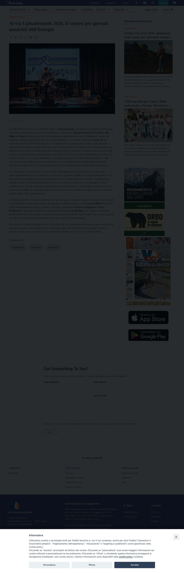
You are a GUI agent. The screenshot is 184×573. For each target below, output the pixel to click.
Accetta (135, 565)
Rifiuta (92, 565)
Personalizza (49, 565)
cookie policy (126, 556)
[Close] (176, 537)
